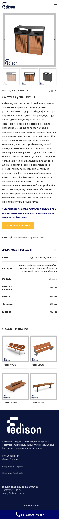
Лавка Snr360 (38, 402)
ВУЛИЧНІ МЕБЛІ (20, 91)
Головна (6, 91)
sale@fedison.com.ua (13, 493)
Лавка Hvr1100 (10, 402)
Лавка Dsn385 (38, 365)
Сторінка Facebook (12, 473)
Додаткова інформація (17, 250)
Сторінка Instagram (12, 466)
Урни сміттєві (37, 237)
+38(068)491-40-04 (11, 490)
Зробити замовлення (18, 225)
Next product (55, 90)
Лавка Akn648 (10, 365)
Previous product (49, 90)
